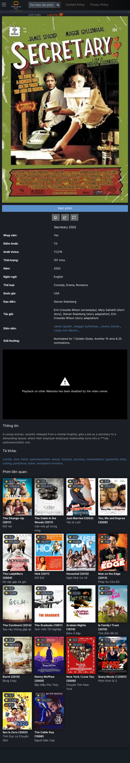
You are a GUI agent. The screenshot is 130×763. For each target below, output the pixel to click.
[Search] (58, 5)
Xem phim (65, 208)
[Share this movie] (65, 217)
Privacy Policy (99, 4)
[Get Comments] (74, 217)
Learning (53, 14)
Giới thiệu (34, 14)
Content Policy (75, 4)
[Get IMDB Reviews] (56, 217)
